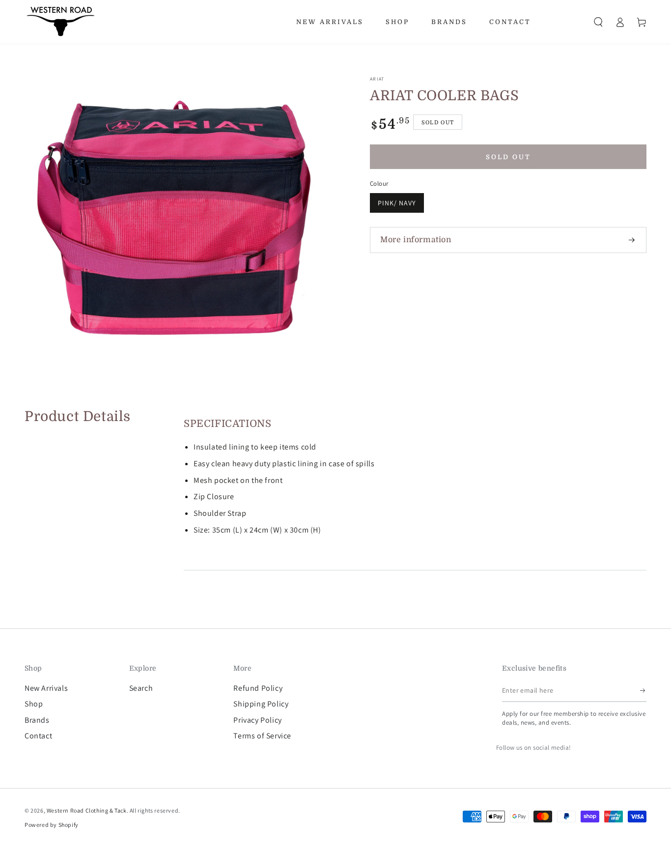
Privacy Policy (257, 720)
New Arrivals (46, 688)
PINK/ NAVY (397, 202)
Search (141, 688)
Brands (37, 720)
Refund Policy (257, 688)
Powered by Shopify (52, 824)
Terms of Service (262, 736)
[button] (598, 22)
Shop (34, 704)
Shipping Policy (260, 704)
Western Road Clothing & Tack (87, 810)
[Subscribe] (643, 691)
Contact (38, 736)
